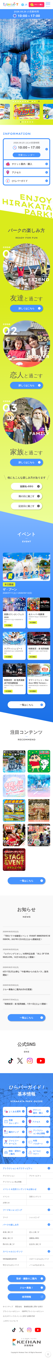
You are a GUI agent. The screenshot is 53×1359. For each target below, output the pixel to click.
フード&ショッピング (12, 1209)
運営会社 (18, 1306)
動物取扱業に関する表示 (33, 1306)
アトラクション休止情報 (12, 1181)
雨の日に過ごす (26, 496)
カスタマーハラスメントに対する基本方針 (19, 1316)
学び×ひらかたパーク (11, 1265)
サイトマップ (8, 1306)
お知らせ (6, 1202)
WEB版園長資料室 (10, 1259)
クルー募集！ (26, 1287)
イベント (6, 1196)
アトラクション (9, 1175)
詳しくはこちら (26, 308)
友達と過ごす (8, 1232)
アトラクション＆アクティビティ (18, 1168)
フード (5, 1217)
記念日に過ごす (26, 506)
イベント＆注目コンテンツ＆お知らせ (19, 1189)
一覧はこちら (26, 704)
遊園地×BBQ (26, 486)
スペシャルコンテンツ (13, 1251)
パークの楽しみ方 (11, 1224)
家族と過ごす (8, 1238)
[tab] (13, 101)
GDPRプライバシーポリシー (33, 1311)
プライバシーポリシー (11, 1311)
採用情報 (26, 1296)
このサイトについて (10, 1321)
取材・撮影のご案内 (26, 1278)
